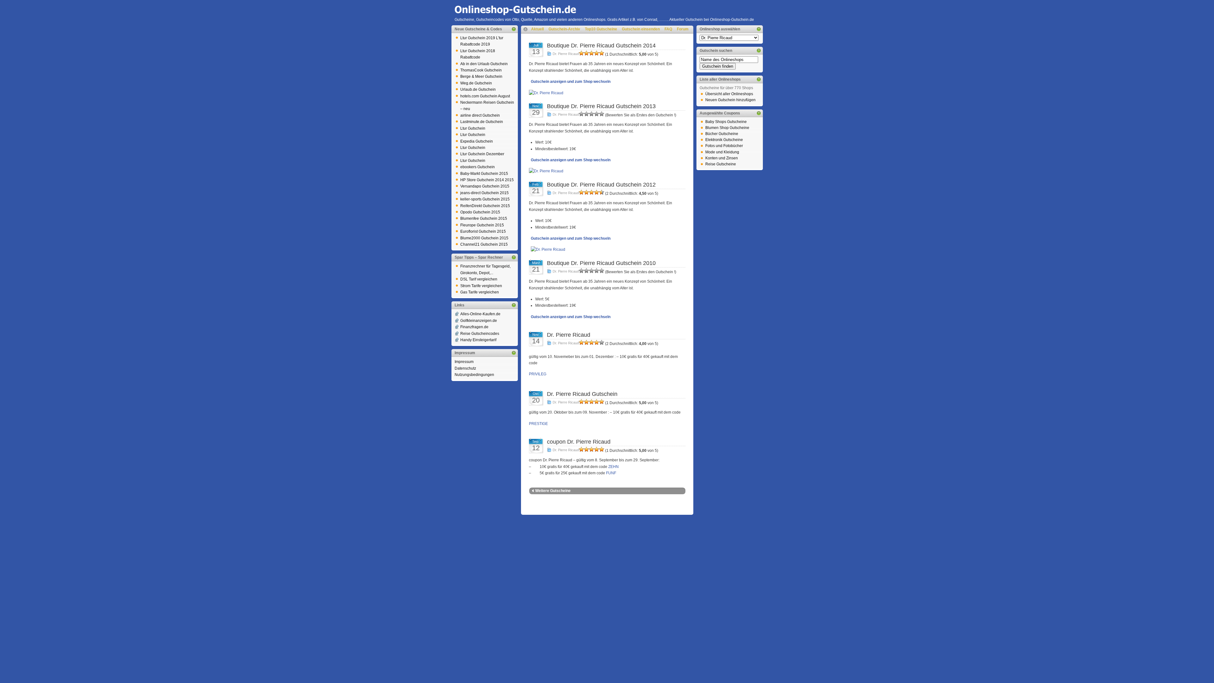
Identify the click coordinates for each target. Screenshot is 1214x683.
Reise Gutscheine (720, 164)
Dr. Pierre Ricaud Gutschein (582, 394)
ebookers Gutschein (477, 167)
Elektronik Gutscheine (724, 140)
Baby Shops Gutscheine (726, 122)
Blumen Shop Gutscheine (727, 128)
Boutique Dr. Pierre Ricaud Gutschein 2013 (601, 106)
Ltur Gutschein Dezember (482, 154)
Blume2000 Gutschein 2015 (484, 238)
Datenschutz (465, 368)
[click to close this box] (514, 29)
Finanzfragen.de (474, 327)
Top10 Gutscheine (601, 29)
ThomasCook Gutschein (481, 70)
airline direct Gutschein (480, 115)
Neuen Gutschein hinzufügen (730, 100)
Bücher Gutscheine (721, 134)
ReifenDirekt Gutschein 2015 (485, 206)
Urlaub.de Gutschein (478, 89)
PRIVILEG (537, 374)
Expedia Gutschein (476, 141)
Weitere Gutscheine (553, 491)
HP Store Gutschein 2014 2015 (487, 180)
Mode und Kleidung (722, 152)
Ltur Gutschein (472, 128)
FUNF (611, 473)
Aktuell (537, 29)
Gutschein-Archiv (564, 29)
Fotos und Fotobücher (724, 146)
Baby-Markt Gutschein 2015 (484, 173)
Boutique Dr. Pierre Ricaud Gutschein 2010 (601, 263)
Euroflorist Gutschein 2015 (483, 231)
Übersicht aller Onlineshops (729, 94)
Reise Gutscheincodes (479, 333)
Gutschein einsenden (641, 29)
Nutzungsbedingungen (474, 374)
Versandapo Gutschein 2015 (484, 186)
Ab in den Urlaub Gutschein (484, 64)
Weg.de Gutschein (476, 83)
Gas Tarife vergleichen (479, 292)
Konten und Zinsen (721, 158)
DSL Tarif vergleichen (478, 279)
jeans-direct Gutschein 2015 (484, 193)
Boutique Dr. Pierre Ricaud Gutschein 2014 (601, 45)
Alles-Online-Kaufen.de (480, 314)
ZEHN (613, 467)
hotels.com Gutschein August (485, 96)
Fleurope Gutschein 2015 (482, 225)
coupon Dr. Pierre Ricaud (578, 442)
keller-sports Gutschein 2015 (485, 199)
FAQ (668, 29)
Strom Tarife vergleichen (481, 286)
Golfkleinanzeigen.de (478, 320)
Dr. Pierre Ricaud (566, 54)
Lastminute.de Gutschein (481, 122)
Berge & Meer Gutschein (481, 76)
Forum (683, 29)
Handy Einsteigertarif (478, 340)
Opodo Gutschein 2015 (480, 212)
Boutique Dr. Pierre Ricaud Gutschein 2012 (601, 185)
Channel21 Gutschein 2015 (484, 244)
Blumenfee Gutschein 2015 (483, 218)
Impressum (464, 362)
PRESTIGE (538, 423)
